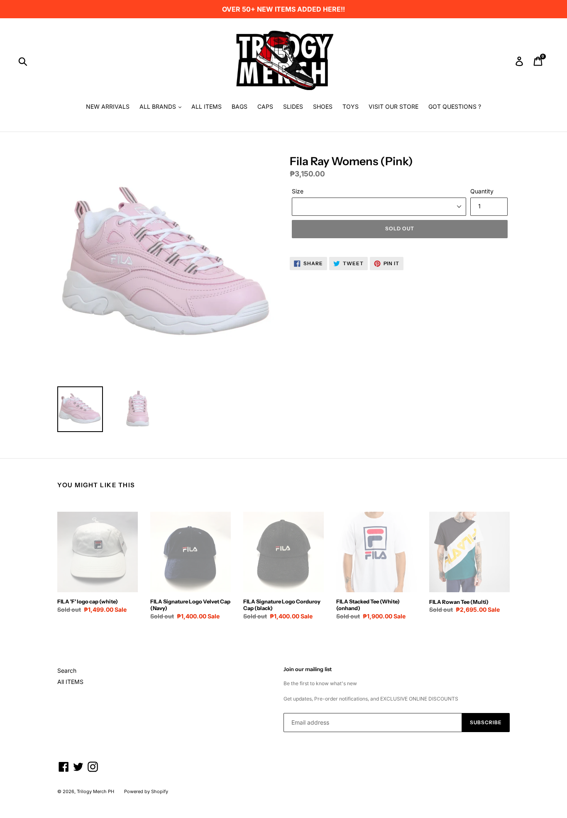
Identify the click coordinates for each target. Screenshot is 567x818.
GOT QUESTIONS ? (454, 106)
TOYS (350, 106)
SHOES (322, 106)
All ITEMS (70, 681)
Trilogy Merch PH (95, 791)
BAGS (239, 106)
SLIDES (293, 106)
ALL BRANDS (158, 106)
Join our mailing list (308, 669)
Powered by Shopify (146, 791)
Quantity (482, 191)
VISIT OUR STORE (393, 106)
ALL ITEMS (206, 106)
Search (66, 670)
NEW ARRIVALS (108, 106)
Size (297, 191)
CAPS (265, 106)
